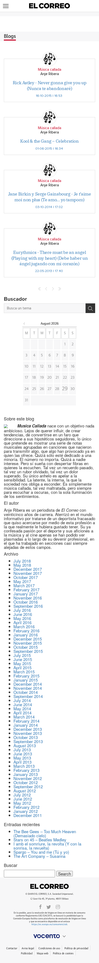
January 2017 (25, 594)
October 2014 (25, 692)
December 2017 (27, 569)
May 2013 (22, 758)
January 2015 (25, 680)
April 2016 (22, 622)
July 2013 (22, 750)
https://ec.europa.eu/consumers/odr (49, 924)
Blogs (10, 36)
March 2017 (24, 585)
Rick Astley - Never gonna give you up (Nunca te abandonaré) (50, 85)
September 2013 (28, 741)
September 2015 (28, 651)
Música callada (49, 69)
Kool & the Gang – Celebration (49, 141)
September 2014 (28, 696)
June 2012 (22, 799)
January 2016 (25, 635)
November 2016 (27, 598)
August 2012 (24, 791)
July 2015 (22, 655)
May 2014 (22, 708)
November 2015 (27, 643)
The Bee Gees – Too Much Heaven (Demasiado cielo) (44, 833)
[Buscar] (90, 308)
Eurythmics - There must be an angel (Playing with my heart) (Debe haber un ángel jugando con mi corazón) (49, 258)
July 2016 (22, 610)
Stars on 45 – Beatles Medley (39, 840)
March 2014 (24, 717)
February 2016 (26, 631)
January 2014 (25, 725)
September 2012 (28, 786)
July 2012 (22, 795)
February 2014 (26, 721)
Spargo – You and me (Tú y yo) (41, 852)
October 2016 (25, 602)
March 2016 (24, 626)
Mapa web (42, 953)
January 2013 (25, 774)
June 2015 (22, 659)
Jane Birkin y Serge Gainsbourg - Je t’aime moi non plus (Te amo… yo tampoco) (49, 196)
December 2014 (27, 684)
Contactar (11, 948)
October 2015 (25, 647)
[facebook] (40, 906)
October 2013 (25, 737)
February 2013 (26, 770)
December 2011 (27, 815)
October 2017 (25, 577)
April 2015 (22, 667)
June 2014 (22, 704)
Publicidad (26, 953)
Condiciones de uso (49, 948)
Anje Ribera (49, 74)
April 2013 (22, 762)
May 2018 (22, 565)
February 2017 (26, 589)
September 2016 (28, 606)
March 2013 (24, 766)
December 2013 (27, 729)
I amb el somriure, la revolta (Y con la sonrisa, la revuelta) (47, 846)
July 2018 (22, 561)
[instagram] (58, 906)
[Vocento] (49, 936)
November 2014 (27, 688)
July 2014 (22, 700)
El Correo (49, 886)
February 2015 (26, 676)
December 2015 (27, 639)
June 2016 (22, 614)
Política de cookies (63, 953)
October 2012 (25, 782)
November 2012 (27, 778)
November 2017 (27, 573)
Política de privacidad (76, 948)
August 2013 (24, 745)
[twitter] (48, 906)
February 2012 (26, 807)
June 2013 (22, 754)
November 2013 (27, 733)
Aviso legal (28, 948)
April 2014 (22, 713)
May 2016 (22, 618)
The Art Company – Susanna (39, 856)
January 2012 (25, 811)
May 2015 (22, 663)
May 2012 (22, 803)
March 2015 (24, 672)
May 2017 (22, 581)
